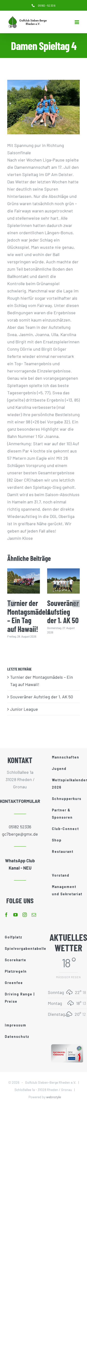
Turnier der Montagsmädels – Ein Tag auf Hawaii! (28, 615)
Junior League (24, 709)
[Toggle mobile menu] (77, 22)
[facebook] (6, 914)
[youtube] (15, 914)
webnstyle (53, 1097)
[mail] (34, 914)
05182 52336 (20, 826)
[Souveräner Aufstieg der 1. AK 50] (63, 580)
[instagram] (24, 914)
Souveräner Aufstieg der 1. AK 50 (63, 611)
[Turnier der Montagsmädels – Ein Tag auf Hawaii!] (23, 580)
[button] (10, 603)
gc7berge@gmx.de (20, 834)
